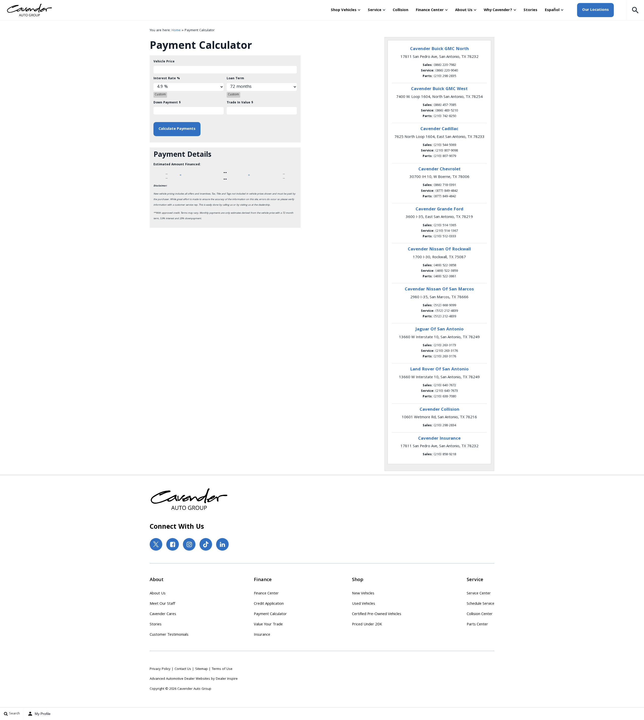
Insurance (262, 635)
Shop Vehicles (343, 10)
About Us (463, 10)
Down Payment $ (167, 102)
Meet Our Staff (162, 604)
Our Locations (595, 10)
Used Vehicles (363, 604)
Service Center (479, 593)
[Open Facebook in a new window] (172, 544)
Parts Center (477, 624)
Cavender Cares (163, 614)
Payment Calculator (270, 614)
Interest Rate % (166, 78)
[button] (635, 10)
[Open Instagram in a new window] (189, 544)
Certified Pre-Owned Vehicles (376, 614)
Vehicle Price (164, 61)
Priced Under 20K (367, 624)
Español (552, 10)
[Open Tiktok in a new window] (205, 544)
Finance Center (430, 10)
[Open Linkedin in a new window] (222, 544)
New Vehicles (363, 593)
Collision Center (480, 614)
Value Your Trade (268, 624)
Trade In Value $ (240, 102)
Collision (400, 10)
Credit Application (269, 604)
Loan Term (235, 78)
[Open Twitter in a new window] (156, 544)
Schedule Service (480, 604)
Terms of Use (222, 669)
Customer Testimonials (169, 635)
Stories (530, 10)
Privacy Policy (160, 669)
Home (176, 30)
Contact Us (183, 669)
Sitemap (201, 669)
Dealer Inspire (227, 679)
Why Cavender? (498, 10)
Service (374, 10)
